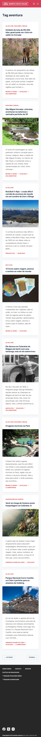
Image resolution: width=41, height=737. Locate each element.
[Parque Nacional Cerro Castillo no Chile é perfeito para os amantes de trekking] (20, 600)
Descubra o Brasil (20, 26)
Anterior (9, 657)
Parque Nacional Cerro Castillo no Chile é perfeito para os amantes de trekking (20, 580)
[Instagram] (13, 729)
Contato (18, 669)
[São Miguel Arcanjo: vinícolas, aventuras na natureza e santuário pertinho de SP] (20, 131)
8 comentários (11, 487)
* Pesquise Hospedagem (10, 679)
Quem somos (6, 669)
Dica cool (9, 265)
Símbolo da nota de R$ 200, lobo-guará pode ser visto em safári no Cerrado (19, 32)
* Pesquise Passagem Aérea (12, 676)
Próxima (32, 657)
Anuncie (28, 669)
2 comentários (20, 644)
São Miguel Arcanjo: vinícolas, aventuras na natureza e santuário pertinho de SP (19, 111)
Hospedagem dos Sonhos (14, 499)
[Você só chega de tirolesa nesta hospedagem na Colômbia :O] (20, 522)
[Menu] (34, 4)
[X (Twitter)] (8, 729)
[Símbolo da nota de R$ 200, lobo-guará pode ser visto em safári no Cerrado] (20, 52)
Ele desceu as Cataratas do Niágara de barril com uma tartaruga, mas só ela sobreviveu (20, 349)
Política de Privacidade (10, 672)
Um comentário (11, 94)
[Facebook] (3, 729)
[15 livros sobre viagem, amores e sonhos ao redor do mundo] (20, 288)
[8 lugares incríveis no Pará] (20, 443)
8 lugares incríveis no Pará (18, 426)
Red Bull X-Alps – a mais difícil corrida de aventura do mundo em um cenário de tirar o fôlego (20, 194)
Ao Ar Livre (9, 26)
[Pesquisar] (38, 4)
